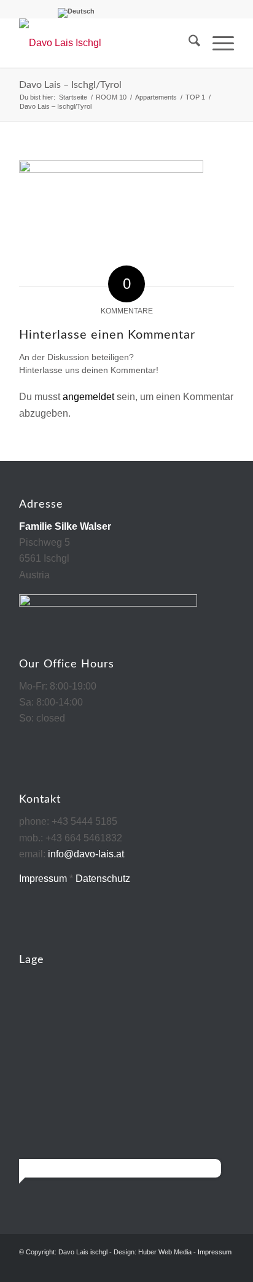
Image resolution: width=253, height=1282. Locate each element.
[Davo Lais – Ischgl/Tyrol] (105, 43)
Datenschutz (103, 878)
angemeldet (88, 396)
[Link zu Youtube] (225, 1266)
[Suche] (188, 43)
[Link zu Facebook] (206, 1266)
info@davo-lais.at (86, 854)
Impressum (43, 878)
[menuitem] (188, 43)
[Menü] (217, 43)
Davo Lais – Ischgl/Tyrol (70, 85)
